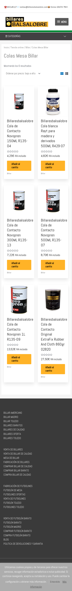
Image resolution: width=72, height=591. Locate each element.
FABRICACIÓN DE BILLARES (16, 462)
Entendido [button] (55, 581)
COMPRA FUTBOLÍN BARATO (16, 535)
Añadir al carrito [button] (16, 165)
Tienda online (17, 47)
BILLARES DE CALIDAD (14, 429)
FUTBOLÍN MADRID (12, 526)
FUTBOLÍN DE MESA (12, 490)
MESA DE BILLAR (11, 458)
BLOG (6, 539)
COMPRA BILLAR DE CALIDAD (17, 474)
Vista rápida (19, 113)
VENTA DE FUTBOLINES (14, 498)
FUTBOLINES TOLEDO (13, 507)
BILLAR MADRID (10, 417)
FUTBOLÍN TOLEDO (12, 502)
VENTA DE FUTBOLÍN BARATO (17, 518)
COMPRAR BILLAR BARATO (16, 470)
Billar (28, 47)
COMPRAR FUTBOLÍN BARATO (17, 531)
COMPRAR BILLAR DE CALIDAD (17, 466)
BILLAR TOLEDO (10, 421)
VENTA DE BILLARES (13, 449)
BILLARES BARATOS (13, 425)
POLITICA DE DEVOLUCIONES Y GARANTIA (23, 543)
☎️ (10, 7)
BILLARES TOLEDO (12, 438)
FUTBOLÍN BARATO (12, 522)
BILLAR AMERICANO (12, 412)
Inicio (6, 47)
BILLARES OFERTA (12, 434)
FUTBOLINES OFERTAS (14, 494)
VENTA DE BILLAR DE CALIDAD (17, 453)
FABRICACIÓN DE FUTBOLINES (18, 486)
